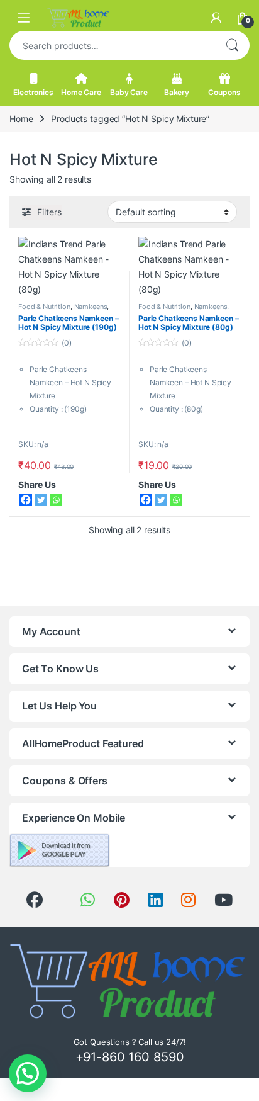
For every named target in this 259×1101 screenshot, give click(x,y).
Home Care (81, 92)
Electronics (33, 92)
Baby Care (129, 92)
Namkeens (90, 306)
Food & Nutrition (44, 306)
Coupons (224, 92)
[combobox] (111, 45)
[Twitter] (41, 500)
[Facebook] (25, 500)
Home (21, 118)
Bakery (176, 92)
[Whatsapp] (56, 500)
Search (232, 45)
